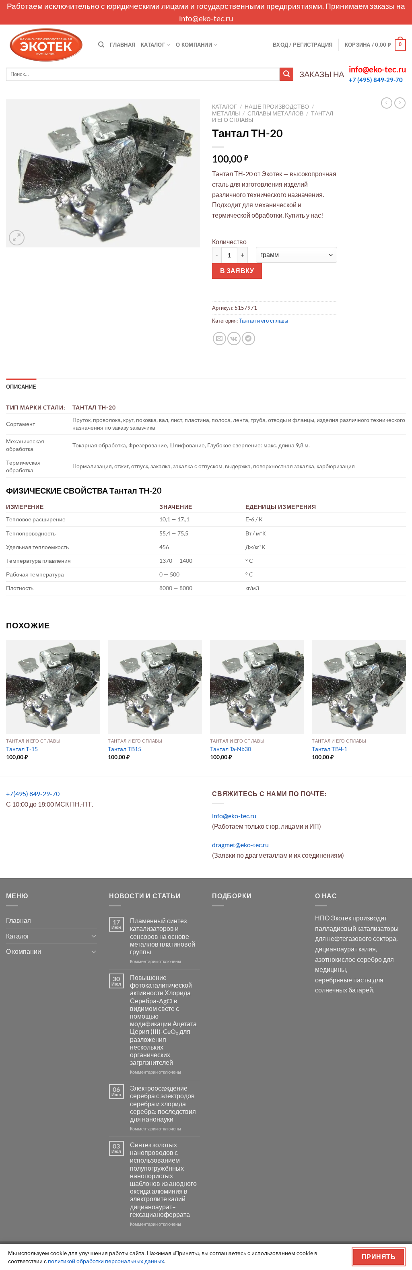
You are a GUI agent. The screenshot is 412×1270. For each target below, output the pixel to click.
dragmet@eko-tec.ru (240, 844)
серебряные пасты (343, 980)
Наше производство (277, 106)
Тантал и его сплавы (263, 320)
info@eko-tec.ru (206, 18)
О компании (194, 44)
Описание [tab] (21, 386)
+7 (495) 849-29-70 (376, 79)
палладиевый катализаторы (357, 928)
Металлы (226, 113)
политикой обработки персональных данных (106, 1261)
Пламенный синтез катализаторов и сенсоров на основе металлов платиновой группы (162, 936)
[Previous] (6, 707)
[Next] (406, 707)
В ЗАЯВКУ (237, 270)
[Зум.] (17, 238)
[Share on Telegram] (248, 338)
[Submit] (286, 74)
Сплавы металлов (275, 113)
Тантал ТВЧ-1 (329, 748)
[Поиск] (101, 44)
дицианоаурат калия (345, 949)
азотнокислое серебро (348, 959)
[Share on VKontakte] (234, 338)
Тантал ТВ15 (124, 748)
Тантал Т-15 (22, 748)
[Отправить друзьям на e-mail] (219, 338)
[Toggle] (94, 936)
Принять (379, 1256)
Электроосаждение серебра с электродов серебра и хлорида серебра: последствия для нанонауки (163, 1103)
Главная (122, 44)
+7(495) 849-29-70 (33, 793)
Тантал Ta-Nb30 (230, 748)
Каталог (153, 44)
